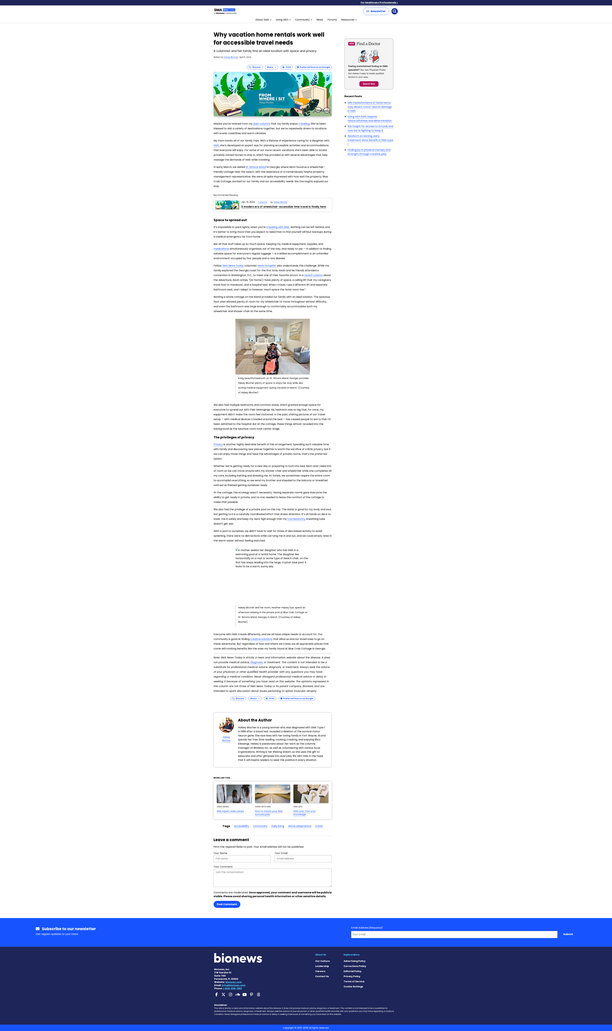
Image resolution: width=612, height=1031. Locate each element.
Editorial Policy (352, 971)
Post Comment (227, 904)
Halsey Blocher (231, 57)
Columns (262, 202)
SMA (216, 145)
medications (221, 249)
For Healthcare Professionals (378, 2)
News (319, 20)
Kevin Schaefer (266, 265)
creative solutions (261, 639)
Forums (332, 20)
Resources (347, 20)
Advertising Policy (354, 961)
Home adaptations (299, 826)
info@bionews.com (233, 985)
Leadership (322, 966)
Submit (568, 934)
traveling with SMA (277, 227)
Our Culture (322, 961)
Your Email (281, 853)
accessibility (241, 826)
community (260, 826)
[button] (376, 11)
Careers (320, 971)
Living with (282, 20)
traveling (304, 124)
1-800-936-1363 (232, 988)
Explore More (352, 954)
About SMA (262, 20)
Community (302, 20)
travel (319, 826)
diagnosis (256, 662)
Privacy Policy (352, 976)
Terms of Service (354, 981)
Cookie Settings (353, 986)
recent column (313, 275)
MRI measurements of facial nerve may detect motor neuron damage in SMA (370, 107)
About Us (320, 954)
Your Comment (223, 867)
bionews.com (234, 982)
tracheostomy (296, 519)
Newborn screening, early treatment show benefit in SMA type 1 (370, 140)
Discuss (256, 67)
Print (287, 67)
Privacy (218, 444)
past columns (261, 124)
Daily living (277, 826)
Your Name (220, 853)
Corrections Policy (355, 966)
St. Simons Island (256, 167)
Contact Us (322, 976)
